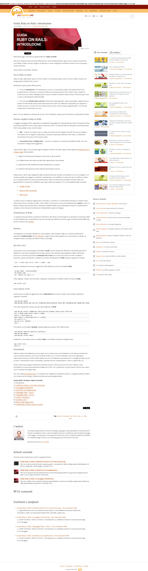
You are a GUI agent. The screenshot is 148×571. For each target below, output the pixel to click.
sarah (112, 62)
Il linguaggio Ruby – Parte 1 (24, 392)
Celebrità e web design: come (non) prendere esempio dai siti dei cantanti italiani (120, 122)
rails (79, 416)
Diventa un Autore (45, 7)
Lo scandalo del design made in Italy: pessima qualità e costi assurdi (120, 59)
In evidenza (116, 52)
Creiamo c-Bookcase (22, 397)
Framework (65, 416)
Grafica (50, 11)
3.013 (97, 16)
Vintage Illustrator (101, 217)
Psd (97, 261)
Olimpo (98, 251)
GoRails (31, 222)
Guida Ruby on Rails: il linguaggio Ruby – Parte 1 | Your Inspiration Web (42, 526)
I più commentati (102, 52)
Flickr (97, 242)
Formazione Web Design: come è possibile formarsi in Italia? (119, 177)
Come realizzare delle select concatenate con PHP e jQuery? (118, 113)
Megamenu (99, 247)
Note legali (69, 566)
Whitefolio (99, 270)
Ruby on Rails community (28, 190)
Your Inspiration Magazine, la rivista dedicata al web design (119, 186)
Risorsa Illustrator (101, 224)
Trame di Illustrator (102, 213)
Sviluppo (32, 11)
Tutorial (58, 11)
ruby (85, 416)
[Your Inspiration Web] (80, 569)
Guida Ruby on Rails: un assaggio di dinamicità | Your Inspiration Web (41, 517)
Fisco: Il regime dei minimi (116, 67)
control (59, 416)
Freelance (79, 11)
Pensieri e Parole (105, 11)
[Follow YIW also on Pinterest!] (101, 16)
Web (46, 26)
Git (71, 416)
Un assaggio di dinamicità (24, 388)
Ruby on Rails (41, 26)
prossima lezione (30, 374)
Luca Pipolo (18, 26)
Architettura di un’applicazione (25, 390)
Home (30, 7)
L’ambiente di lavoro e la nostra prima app (30, 385)
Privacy (62, 566)
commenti (85, 48)
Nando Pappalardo (116, 78)
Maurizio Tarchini (116, 87)
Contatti (54, 7)
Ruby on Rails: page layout (24, 402)
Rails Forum (24, 195)
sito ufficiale (39, 236)
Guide (34, 26)
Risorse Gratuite (68, 11)
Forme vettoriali (101, 208)
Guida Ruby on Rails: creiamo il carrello (29, 404)
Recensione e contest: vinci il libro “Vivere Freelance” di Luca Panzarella (120, 141)
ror (82, 416)
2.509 (89, 16)
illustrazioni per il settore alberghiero (107, 204)
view (70, 418)
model (75, 416)
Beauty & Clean (101, 256)
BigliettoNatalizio (101, 235)
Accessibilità (41, 11)
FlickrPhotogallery (101, 229)
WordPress (93, 11)
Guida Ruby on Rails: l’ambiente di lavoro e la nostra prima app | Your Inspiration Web (47, 508)
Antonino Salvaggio (116, 69)
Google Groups (25, 186)
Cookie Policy (78, 566)
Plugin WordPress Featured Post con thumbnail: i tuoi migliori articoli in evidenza (120, 94)
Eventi (115, 11)
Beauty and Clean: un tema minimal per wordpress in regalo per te (121, 75)
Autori (36, 7)
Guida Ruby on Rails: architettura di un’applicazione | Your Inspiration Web (43, 536)
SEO (86, 11)
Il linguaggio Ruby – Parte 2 (24, 395)
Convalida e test (21, 400)
